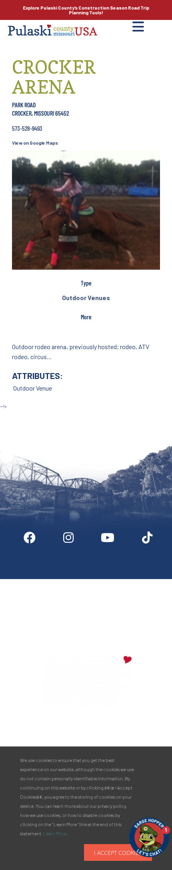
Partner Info (102, 582)
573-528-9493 (27, 128)
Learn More (54, 833)
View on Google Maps (35, 142)
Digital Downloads (43, 582)
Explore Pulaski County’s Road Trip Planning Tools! (86, 10)
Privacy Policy (88, 618)
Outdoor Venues (86, 297)
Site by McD (15, 414)
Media (147, 582)
